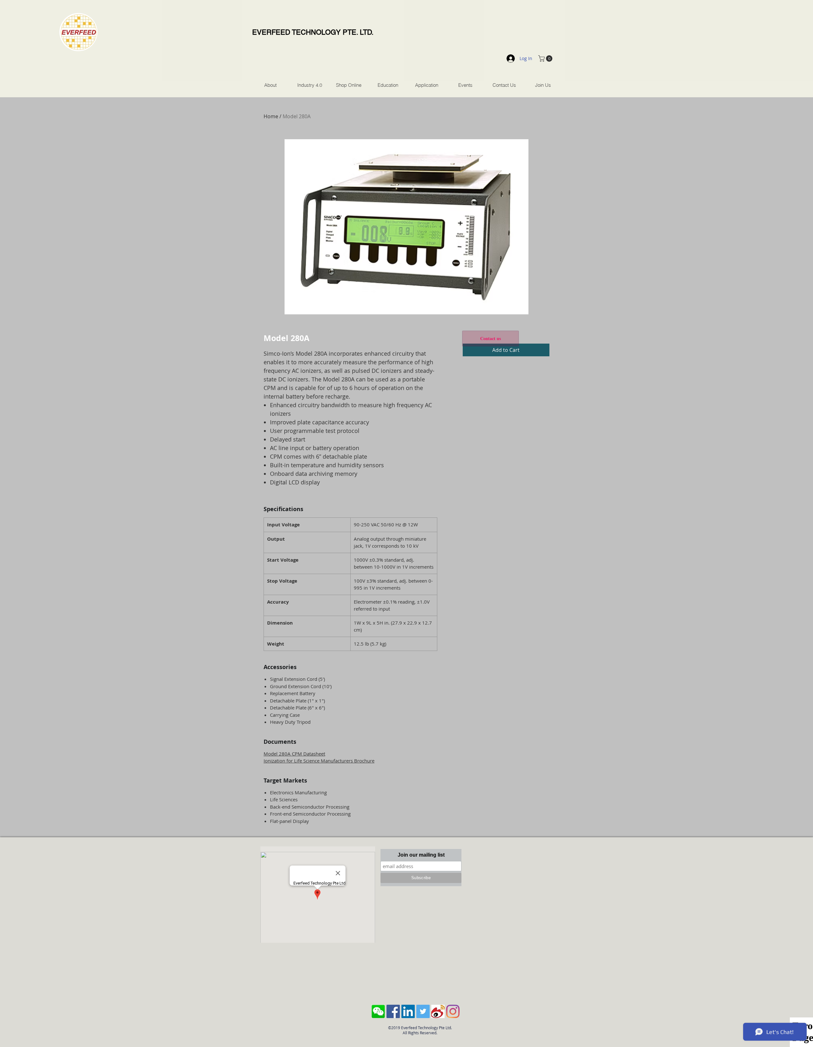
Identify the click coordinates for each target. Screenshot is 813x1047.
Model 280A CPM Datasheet (294, 753)
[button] (546, 58)
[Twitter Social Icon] (423, 1011)
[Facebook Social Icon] (393, 1011)
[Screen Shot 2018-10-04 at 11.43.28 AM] (378, 1011)
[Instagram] (453, 1011)
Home (271, 116)
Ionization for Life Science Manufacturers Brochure (319, 760)
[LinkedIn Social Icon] (408, 1011)
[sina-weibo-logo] (438, 1011)
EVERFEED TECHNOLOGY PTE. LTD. (312, 32)
